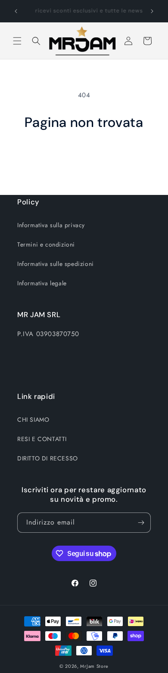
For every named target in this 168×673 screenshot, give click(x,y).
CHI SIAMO (33, 419)
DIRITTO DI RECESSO (47, 458)
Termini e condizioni (46, 244)
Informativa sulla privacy (51, 225)
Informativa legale (42, 283)
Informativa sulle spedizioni (55, 263)
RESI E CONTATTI (42, 439)
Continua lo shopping (84, 154)
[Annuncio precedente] (15, 11)
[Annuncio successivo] (152, 11)
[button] (17, 40)
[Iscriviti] (140, 522)
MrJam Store (94, 666)
